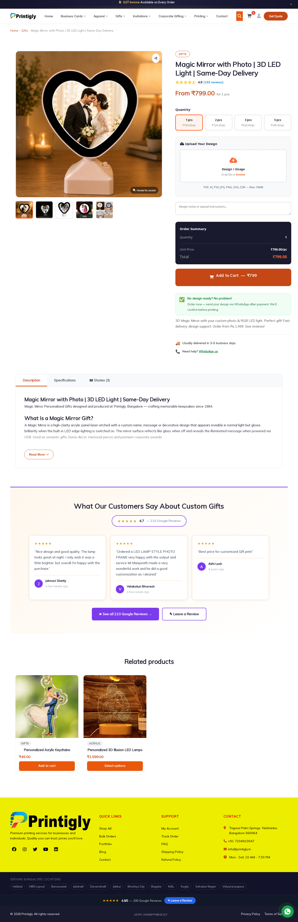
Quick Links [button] (110, 816)
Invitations (140, 16)
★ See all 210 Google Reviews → (125, 614)
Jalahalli (78, 886)
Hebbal (17, 886)
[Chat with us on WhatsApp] (287, 911)
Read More (37, 454)
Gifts (119, 16)
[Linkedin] (56, 849)
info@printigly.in (239, 849)
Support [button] (170, 816)
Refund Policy (171, 860)
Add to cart (46, 766)
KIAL (171, 886)
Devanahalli (98, 886)
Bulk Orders (107, 836)
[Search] (239, 16)
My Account (170, 828)
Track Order (169, 836)
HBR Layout (37, 886)
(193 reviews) (213, 82)
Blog (102, 852)
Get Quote (276, 16)
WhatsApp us (208, 351)
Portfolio (105, 844)
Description (31, 380)
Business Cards (72, 16)
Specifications (65, 380)
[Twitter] (35, 849)
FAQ (164, 844)
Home (49, 16)
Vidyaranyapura (233, 886)
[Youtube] (46, 849)
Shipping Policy (172, 852)
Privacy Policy (250, 914)
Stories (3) (102, 380)
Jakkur (117, 886)
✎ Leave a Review (184, 614)
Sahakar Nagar (205, 886)
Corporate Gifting (171, 16)
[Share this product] (156, 58)
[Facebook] (14, 849)
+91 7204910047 (240, 841)
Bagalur (156, 886)
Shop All (105, 828)
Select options (114, 766)
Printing (199, 16)
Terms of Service (276, 914)
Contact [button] (232, 816)
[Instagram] (25, 849)
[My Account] (259, 16)
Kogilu (185, 886)
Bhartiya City (136, 886)
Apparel (99, 16)
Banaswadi (59, 886)
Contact (222, 16)
